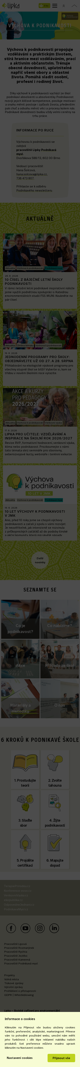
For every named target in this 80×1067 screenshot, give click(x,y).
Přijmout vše (61, 1058)
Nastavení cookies (20, 1057)
